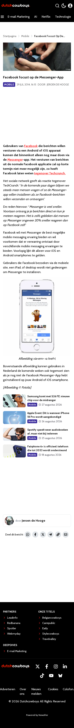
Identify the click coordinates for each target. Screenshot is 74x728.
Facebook (31, 146)
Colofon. (68, 689)
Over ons (23, 691)
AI (35, 16)
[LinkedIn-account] (65, 666)
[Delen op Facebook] (35, 534)
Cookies (53, 689)
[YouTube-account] (51, 675)
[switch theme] (63, 5)
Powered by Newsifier (37, 715)
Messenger (15, 159)
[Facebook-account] (46, 666)
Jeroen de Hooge (58, 84)
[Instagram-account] (56, 666)
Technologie (63, 16)
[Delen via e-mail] (66, 534)
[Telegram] (50, 534)
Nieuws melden (36, 691)
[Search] (57, 5)
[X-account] (37, 666)
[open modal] (70, 5)
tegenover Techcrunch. (50, 173)
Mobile (9, 84)
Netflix (46, 16)
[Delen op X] (43, 534)
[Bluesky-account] (60, 675)
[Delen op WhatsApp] (28, 534)
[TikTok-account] (42, 675)
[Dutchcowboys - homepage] (16, 6)
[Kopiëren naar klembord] (58, 534)
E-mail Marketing (19, 16)
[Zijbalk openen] (2, 16)
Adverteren (7, 689)
